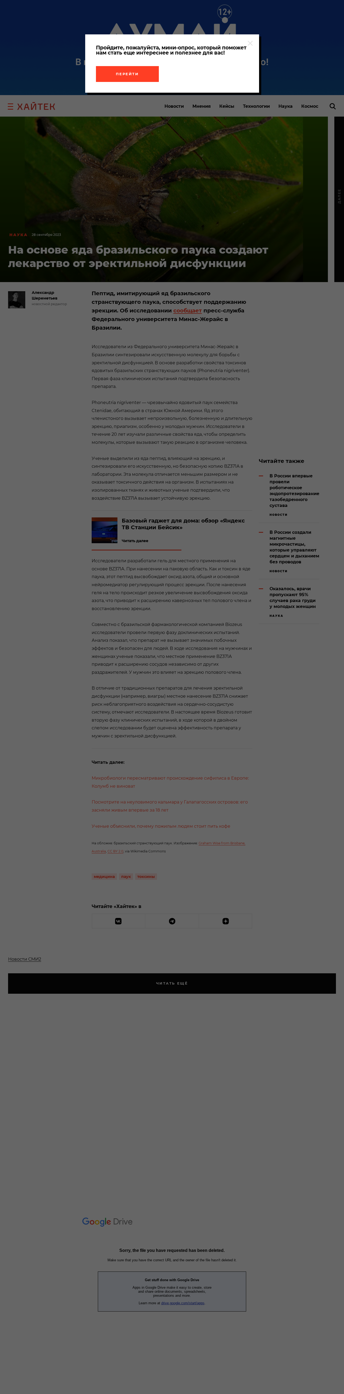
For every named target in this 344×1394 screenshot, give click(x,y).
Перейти (127, 74)
